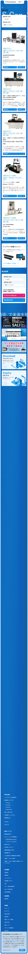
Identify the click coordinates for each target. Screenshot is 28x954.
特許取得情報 (7, 892)
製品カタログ (7, 844)
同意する (22, 950)
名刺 (21, 50)
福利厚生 (6, 898)
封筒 (4, 52)
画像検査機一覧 (17, 7)
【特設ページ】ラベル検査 (9, 858)
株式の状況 (6, 922)
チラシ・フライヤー (12, 50)
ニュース (6, 824)
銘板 (7, 52)
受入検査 (14, 175)
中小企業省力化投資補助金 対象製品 (12, 855)
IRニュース (6, 908)
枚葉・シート (23, 7)
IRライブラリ (6, 911)
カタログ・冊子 (11, 177)
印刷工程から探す (7, 22)
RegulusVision (9, 809)
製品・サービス (10, 7)
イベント (6, 822)
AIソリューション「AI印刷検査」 (10, 836)
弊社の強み (7, 794)
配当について (7, 925)
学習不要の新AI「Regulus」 (11, 839)
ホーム (4, 7)
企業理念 (6, 872)
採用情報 (6, 896)
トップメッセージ (7, 878)
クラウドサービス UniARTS (11, 841)
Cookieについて (6, 950)
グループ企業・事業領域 (9, 886)
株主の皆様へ (7, 913)
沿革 (5, 883)
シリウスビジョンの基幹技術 (10, 797)
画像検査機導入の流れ (9, 850)
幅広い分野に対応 (8, 812)
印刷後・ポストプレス (7, 48)
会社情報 (6, 869)
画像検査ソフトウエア (8, 800)
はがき (18, 50)
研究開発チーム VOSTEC (9, 815)
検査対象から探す (7, 16)
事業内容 (6, 875)
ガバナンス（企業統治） (9, 927)
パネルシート (17, 220)
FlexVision (8, 802)
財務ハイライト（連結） (8, 919)
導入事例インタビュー (9, 847)
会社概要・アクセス (8, 880)
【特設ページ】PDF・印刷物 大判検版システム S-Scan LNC (13, 862)
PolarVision (8, 807)
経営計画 (6, 916)
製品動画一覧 (7, 852)
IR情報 (6, 905)
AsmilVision (8, 805)
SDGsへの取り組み (8, 889)
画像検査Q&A (7, 817)
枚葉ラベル (5, 50)
